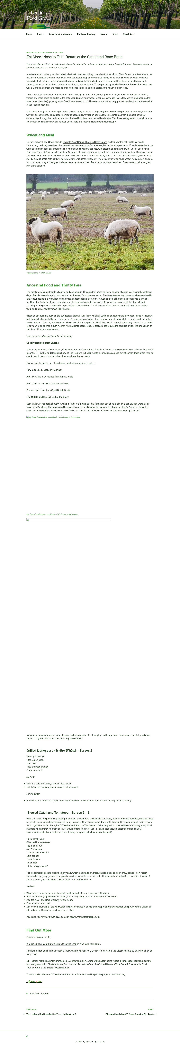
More (115, 33)
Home (29, 33)
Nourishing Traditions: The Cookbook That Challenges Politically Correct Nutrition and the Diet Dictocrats (78, 950)
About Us (127, 33)
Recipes (45, 993)
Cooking (35, 993)
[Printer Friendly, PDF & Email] (34, 981)
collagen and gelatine (39, 305)
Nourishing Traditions (68, 403)
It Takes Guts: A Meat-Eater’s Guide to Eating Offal (51, 943)
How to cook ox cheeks (38, 369)
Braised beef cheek (36, 390)
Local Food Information (60, 33)
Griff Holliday (54, 52)
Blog (39, 33)
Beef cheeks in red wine (38, 383)
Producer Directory (86, 33)
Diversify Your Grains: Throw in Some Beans (85, 142)
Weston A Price (127, 84)
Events (104, 33)
